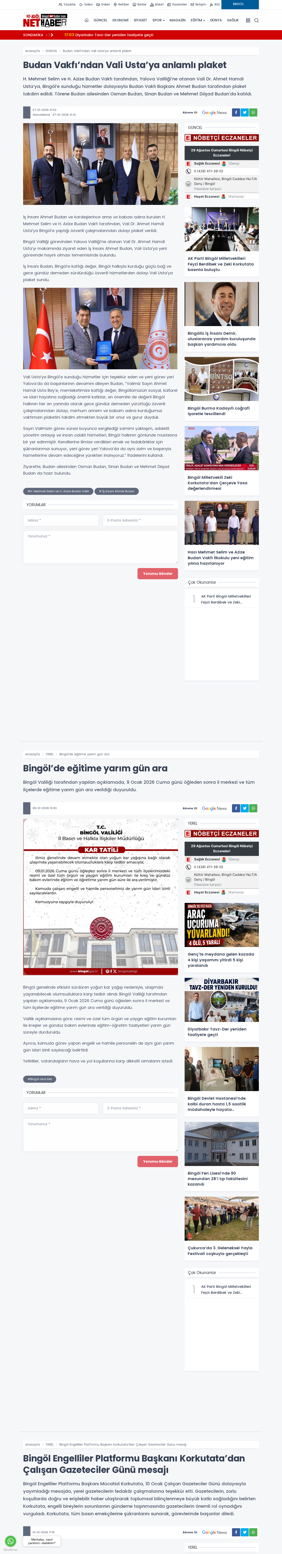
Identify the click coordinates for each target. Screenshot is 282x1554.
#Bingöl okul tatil (40, 1079)
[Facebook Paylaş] (236, 112)
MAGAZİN (178, 20)
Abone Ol (190, 112)
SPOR (156, 20)
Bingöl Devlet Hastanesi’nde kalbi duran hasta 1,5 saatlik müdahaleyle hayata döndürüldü (151, 34)
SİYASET (140, 20)
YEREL (50, 754)
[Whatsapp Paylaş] (253, 112)
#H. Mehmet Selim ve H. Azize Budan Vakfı (58, 491)
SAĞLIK (233, 20)
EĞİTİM (196, 20)
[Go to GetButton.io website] (11, 1549)
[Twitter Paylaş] (245, 112)
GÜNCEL (100, 20)
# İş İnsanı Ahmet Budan (116, 491)
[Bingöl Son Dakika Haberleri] (45, 20)
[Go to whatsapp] (10, 1541)
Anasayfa (32, 51)
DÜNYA (216, 20)
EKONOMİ (120, 20)
